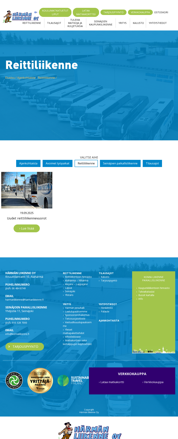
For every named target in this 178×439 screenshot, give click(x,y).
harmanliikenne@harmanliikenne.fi (24, 299)
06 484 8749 (19, 288)
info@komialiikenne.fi (17, 334)
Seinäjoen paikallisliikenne (120, 163)
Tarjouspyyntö (113, 12)
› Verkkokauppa (153, 382)
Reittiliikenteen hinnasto (78, 276)
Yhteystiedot (158, 23)
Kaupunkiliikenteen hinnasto (154, 288)
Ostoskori (161, 12)
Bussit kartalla (146, 295)
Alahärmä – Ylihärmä (76, 280)
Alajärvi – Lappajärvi (76, 284)
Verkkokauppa (140, 12)
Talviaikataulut (146, 291)
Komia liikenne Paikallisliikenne (153, 278)
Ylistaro (69, 295)
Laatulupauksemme (76, 311)
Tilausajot (54, 23)
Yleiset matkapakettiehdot (73, 331)
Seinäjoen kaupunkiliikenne (100, 23)
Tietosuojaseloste (75, 318)
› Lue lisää (26, 228)
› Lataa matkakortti (111, 382)
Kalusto (138, 23)
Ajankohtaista (26, 78)
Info (140, 298)
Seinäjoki (70, 291)
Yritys (123, 23)
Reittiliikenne (31, 23)
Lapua (68, 287)
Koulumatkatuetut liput (55, 12)
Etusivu (10, 78)
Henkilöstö (107, 307)
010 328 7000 (19, 322)
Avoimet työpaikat (57, 163)
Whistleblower (73, 336)
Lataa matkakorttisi (86, 12)
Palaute (105, 311)
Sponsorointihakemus (77, 315)
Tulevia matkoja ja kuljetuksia (75, 23)
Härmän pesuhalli (74, 307)
